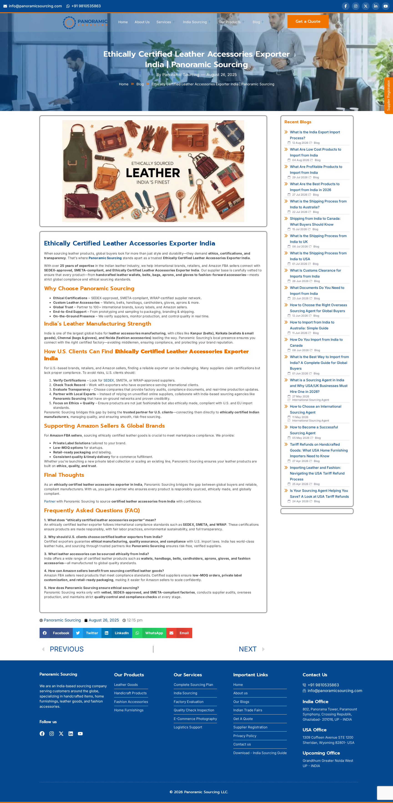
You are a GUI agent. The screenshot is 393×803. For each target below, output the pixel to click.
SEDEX (108, 380)
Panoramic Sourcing (105, 258)
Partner (49, 501)
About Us (142, 22)
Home (123, 22)
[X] (366, 6)
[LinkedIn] (376, 6)
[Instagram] (356, 6)
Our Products (230, 22)
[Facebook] (346, 6)
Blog (256, 22)
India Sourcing (195, 22)
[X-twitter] (61, 733)
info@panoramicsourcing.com (35, 6)
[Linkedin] (70, 733)
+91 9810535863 (86, 6)
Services (163, 22)
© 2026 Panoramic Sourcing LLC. (199, 792)
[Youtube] (80, 733)
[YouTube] (386, 6)
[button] (56, 633)
